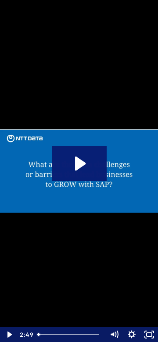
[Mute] (114, 334)
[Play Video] (9, 334)
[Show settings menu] (131, 334)
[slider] (70, 334)
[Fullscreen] (149, 334)
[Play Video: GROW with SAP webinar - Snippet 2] (79, 163)
